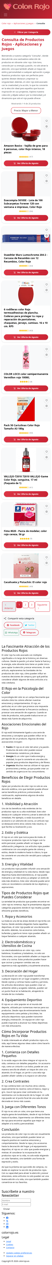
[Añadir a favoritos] (46, 120)
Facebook (14, 625)
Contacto (10, 1247)
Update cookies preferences (19, 1253)
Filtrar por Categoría (27, 32)
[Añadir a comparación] (46, 126)
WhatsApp (13, 632)
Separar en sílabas (14, 1256)
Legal (8, 1241)
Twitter (31, 625)
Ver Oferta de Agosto (27, 163)
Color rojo (6, 23)
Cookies (9, 1244)
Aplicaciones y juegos (24, 23)
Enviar (6, 1208)
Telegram (31, 632)
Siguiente (42, 604)
